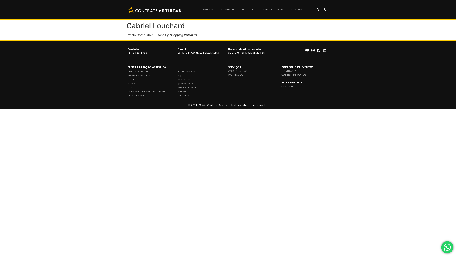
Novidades (248, 9)
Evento (225, 9)
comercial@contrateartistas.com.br (199, 50)
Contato (296, 9)
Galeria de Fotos (273, 9)
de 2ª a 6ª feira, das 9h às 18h (246, 50)
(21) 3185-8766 (137, 50)
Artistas (208, 9)
